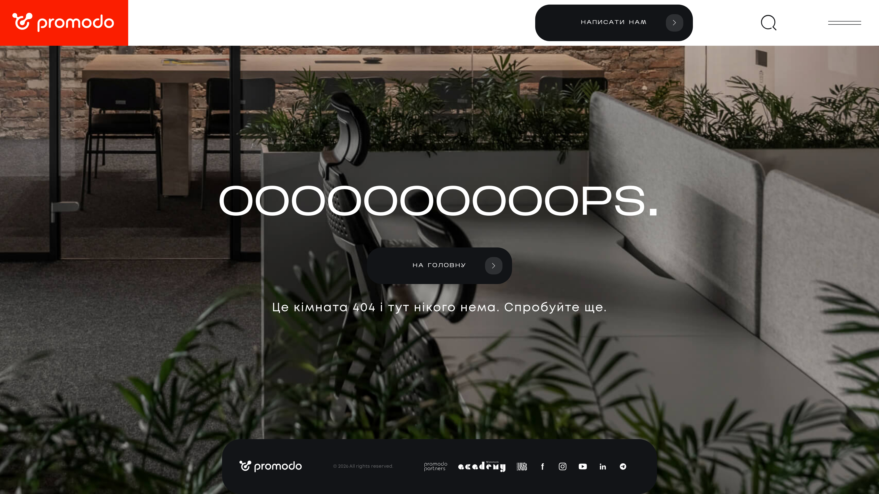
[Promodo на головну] (64, 23)
